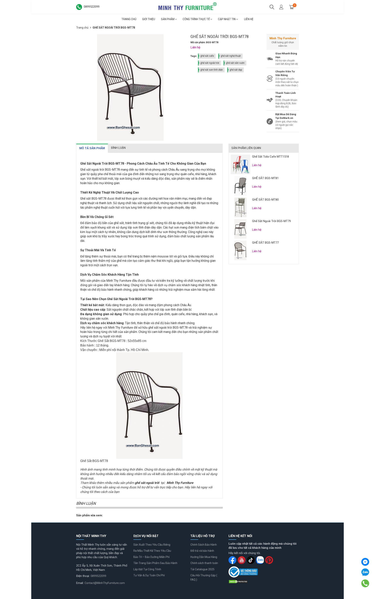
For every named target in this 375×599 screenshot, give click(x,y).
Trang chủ (128, 19)
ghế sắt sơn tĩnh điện (211, 69)
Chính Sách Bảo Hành (203, 544)
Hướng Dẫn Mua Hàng (203, 557)
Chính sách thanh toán (204, 563)
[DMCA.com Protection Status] (238, 581)
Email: (80, 583)
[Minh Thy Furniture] (187, 6)
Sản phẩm (168, 19)
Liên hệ (248, 19)
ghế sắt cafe (207, 56)
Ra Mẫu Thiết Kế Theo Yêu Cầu (152, 550)
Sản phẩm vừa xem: (89, 515)
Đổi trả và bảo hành (202, 550)
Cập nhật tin (227, 19)
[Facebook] (365, 562)
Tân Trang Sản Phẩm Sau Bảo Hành (155, 563)
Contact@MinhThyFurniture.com (105, 583)
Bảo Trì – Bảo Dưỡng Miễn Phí (151, 557)
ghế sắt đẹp (236, 69)
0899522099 (98, 575)
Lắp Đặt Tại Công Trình (147, 569)
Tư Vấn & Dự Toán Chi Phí (149, 575)
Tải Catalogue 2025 (202, 569)
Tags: (193, 56)
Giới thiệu (148, 19)
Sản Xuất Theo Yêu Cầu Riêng (151, 544)
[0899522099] (365, 583)
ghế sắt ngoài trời (209, 63)
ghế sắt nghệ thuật (231, 56)
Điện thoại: (83, 576)
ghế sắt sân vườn (235, 63)
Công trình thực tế (196, 19)
